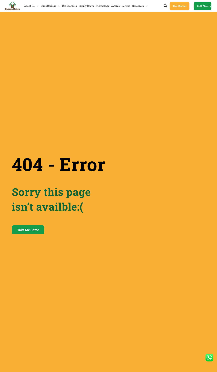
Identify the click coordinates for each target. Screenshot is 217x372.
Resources (138, 5)
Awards (115, 5)
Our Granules (69, 5)
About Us (29, 5)
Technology (102, 5)
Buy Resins (179, 5)
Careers (126, 5)
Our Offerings (48, 5)
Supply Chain (86, 5)
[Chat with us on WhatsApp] (209, 357)
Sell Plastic (204, 5)
